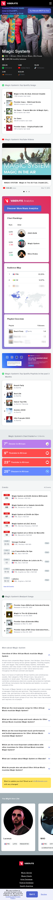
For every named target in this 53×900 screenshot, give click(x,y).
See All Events (9, 586)
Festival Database (27, 883)
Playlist (11, 326)
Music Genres (26, 873)
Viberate (9, 3)
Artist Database (26, 879)
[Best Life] (9, 395)
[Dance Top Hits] (9, 403)
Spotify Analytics (26, 886)
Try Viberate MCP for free (39, 11)
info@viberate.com (40, 781)
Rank (10, 225)
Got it (32, 894)
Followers (41, 326)
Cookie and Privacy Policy (13, 897)
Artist (19, 225)
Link (26, 331)
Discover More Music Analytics (22, 208)
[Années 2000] (9, 411)
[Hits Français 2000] (9, 419)
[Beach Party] (9, 386)
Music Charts (26, 876)
